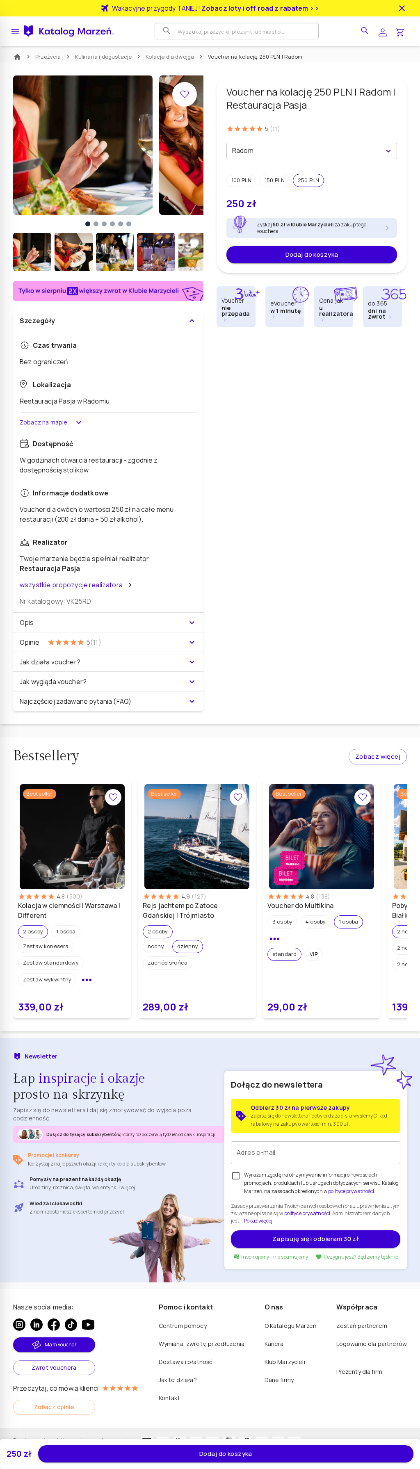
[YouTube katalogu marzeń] (88, 1324)
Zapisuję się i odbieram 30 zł (315, 1238)
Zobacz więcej (377, 756)
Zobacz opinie (54, 1407)
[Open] (388, 151)
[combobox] (305, 151)
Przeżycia (48, 56)
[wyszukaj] (365, 31)
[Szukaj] (167, 31)
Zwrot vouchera (54, 1367)
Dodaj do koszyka (311, 254)
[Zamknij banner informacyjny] (402, 8)
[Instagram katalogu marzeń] (19, 1324)
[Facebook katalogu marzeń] (54, 1324)
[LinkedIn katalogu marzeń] (36, 1324)
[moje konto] (383, 31)
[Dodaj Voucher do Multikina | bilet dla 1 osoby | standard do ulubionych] (362, 797)
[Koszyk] (400, 31)
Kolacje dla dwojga (170, 56)
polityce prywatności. (307, 1213)
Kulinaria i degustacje (103, 56)
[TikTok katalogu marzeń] (71, 1324)
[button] (241, 180)
